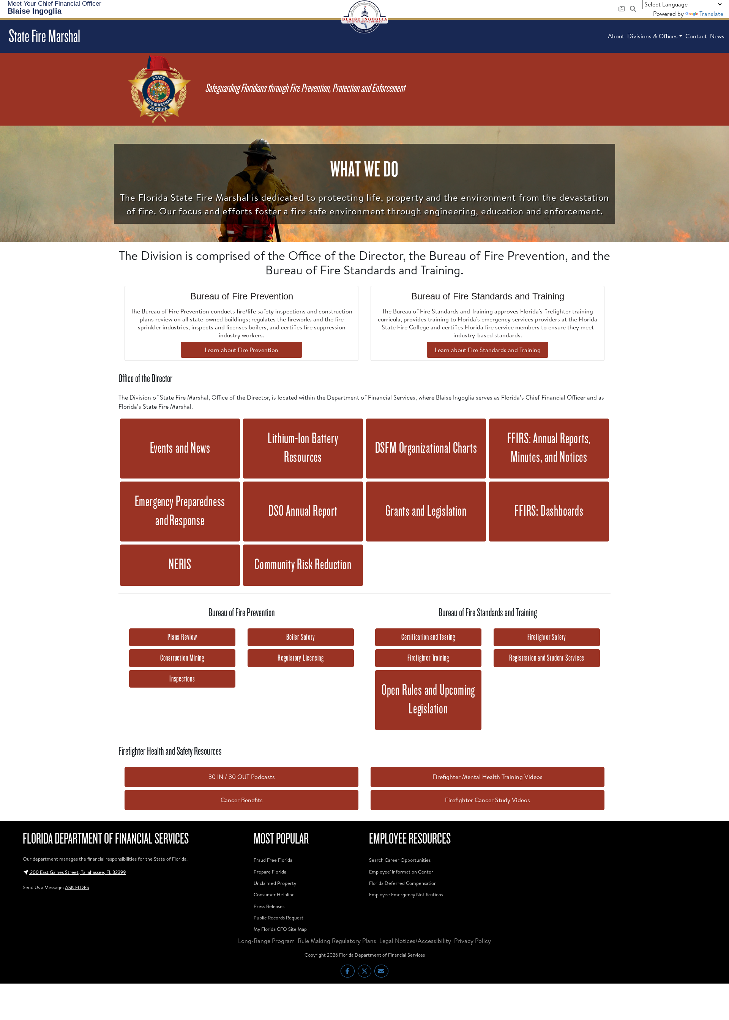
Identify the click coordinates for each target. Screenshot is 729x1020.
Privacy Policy (472, 941)
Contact (696, 36)
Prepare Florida (270, 871)
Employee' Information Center (401, 871)
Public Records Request (278, 917)
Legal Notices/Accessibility (415, 941)
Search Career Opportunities (400, 859)
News (717, 36)
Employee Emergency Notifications (406, 894)
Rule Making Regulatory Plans (337, 941)
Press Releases (269, 906)
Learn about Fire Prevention (241, 350)
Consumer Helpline (274, 894)
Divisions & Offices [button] (652, 36)
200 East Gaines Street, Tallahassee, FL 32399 (77, 872)
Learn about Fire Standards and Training (488, 350)
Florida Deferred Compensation (403, 883)
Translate (711, 13)
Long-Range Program (266, 941)
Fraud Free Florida (273, 859)
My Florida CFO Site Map (280, 929)
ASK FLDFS (77, 887)
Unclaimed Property (275, 883)
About (616, 36)
